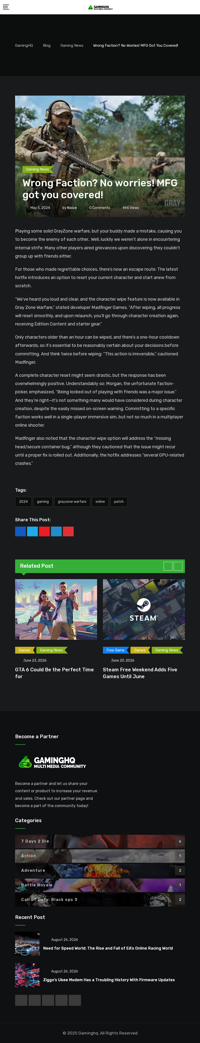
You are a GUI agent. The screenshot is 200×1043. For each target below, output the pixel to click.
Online (100, 502)
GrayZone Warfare (72, 502)
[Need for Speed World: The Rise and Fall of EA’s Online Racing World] (27, 944)
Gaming (43, 502)
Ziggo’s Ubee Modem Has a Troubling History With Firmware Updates (109, 980)
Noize (72, 208)
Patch (119, 502)
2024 (23, 502)
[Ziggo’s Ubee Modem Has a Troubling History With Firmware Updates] (27, 975)
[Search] (194, 7)
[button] (168, 566)
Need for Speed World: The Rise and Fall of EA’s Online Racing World (108, 948)
